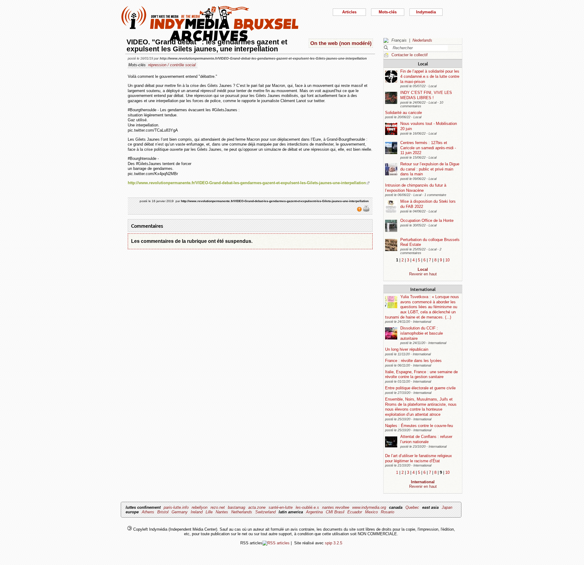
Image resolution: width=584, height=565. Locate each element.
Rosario (387, 512)
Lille (209, 512)
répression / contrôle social (172, 65)
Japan (447, 507)
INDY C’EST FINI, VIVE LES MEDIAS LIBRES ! (426, 95)
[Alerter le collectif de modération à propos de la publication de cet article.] (360, 210)
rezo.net (217, 507)
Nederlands (422, 40)
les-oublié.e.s (307, 507)
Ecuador (354, 512)
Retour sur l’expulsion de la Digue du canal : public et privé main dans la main (429, 169)
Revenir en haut (423, 274)
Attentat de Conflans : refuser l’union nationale (426, 439)
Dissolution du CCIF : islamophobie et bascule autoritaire (421, 333)
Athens (148, 512)
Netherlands (241, 512)
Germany (180, 512)
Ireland (197, 512)
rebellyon (199, 507)
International (423, 289)
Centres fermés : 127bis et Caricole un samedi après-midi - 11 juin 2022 (428, 147)
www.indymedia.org (369, 507)
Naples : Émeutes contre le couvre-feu (419, 425)
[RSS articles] (276, 543)
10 (447, 260)
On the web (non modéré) (341, 43)
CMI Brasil (335, 512)
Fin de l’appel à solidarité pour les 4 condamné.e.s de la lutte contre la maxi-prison (429, 76)
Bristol (163, 512)
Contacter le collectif (409, 55)
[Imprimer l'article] (366, 210)
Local (423, 63)
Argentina (314, 512)
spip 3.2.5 (333, 543)
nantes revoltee (335, 507)
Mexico (371, 512)
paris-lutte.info (176, 507)
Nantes (222, 512)
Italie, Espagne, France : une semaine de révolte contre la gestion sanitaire (421, 374)
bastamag (236, 507)
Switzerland (265, 512)
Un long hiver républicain (406, 349)
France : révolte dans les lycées (413, 360)
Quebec (412, 507)
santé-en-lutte (281, 507)
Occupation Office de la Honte (427, 220)
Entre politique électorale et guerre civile (420, 388)
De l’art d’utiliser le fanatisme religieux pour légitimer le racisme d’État (418, 458)
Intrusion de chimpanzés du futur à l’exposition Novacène (415, 188)
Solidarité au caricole (403, 112)
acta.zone (257, 507)
